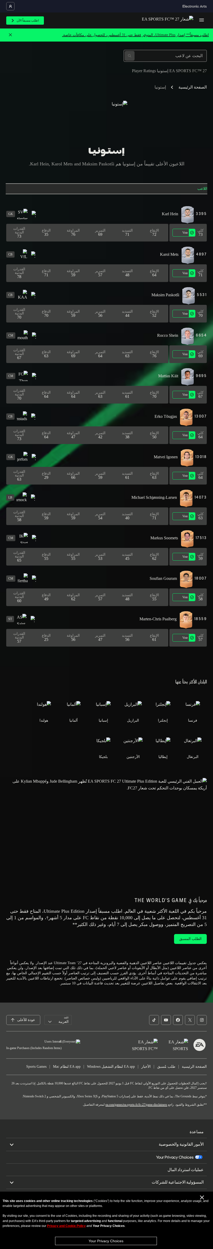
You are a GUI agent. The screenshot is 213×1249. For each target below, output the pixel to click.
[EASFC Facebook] (178, 1020)
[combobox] (58, 1020)
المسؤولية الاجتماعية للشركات (178, 1182)
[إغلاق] (10, 35)
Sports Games (36, 1067)
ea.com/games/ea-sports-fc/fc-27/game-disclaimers (136, 1104)
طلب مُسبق (166, 1067)
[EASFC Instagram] (202, 1020)
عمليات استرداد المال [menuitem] (186, 1169)
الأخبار (146, 1067)
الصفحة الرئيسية (192, 87)
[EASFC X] (190, 1020)
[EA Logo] (199, 1045)
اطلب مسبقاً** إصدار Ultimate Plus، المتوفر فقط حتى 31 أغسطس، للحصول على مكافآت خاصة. (135, 35)
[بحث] (130, 56)
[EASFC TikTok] (154, 1020)
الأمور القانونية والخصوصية (181, 1144)
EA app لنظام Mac (67, 1067)
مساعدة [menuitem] (197, 1131)
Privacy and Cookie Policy (66, 1226)
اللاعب (202, 189)
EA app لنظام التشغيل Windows (111, 1067)
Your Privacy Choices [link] (175, 1157)
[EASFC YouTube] (166, 1020)
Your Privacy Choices (106, 1241)
